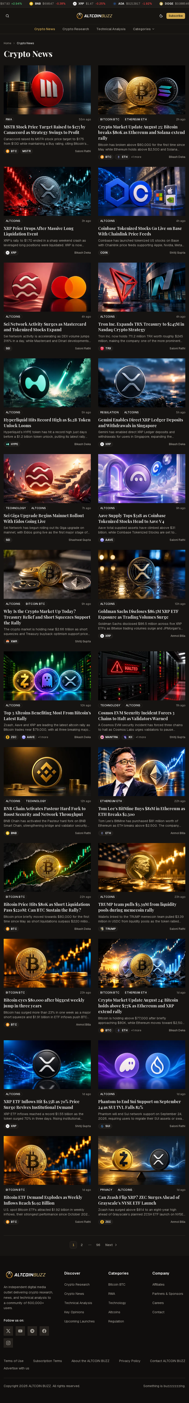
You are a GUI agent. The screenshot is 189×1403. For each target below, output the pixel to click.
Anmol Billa (178, 636)
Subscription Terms (47, 1361)
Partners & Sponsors (167, 1294)
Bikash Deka (177, 157)
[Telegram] (32, 1331)
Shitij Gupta (177, 253)
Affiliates (158, 1284)
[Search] (7, 16)
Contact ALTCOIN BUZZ (167, 1361)
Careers (158, 1303)
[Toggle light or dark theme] (161, 16)
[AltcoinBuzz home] (95, 16)
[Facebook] (44, 1331)
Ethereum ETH (136, 119)
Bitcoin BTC (109, 119)
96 (98, 1245)
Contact (158, 1312)
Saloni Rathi (83, 151)
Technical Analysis (111, 29)
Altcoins (13, 221)
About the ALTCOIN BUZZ (90, 1361)
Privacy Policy (130, 1361)
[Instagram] (8, 1343)
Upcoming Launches (79, 1321)
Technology (16, 508)
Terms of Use (14, 1361)
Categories (142, 29)
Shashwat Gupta (80, 540)
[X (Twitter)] (8, 1331)
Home (7, 43)
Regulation (109, 412)
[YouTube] (20, 1331)
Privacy (106, 1190)
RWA (9, 119)
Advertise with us (16, 1368)
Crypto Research (75, 29)
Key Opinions (74, 1312)
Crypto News (44, 29)
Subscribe (176, 16)
